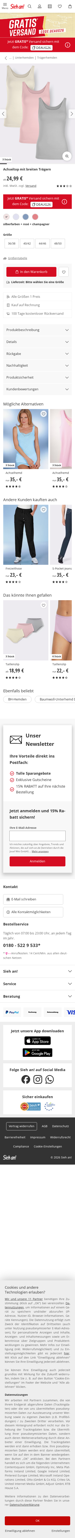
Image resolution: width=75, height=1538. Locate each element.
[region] (37, 1409)
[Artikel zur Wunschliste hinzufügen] (64, 272)
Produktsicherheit (20, 377)
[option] (6, 217)
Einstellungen (61, 1531)
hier (66, 1353)
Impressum (37, 1137)
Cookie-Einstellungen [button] (48, 1146)
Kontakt (10, 886)
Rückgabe (13, 354)
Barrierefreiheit (15, 1137)
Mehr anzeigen (40, 851)
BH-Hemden (17, 699)
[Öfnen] (67, 45)
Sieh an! (10, 971)
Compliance (21, 1146)
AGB (44, 1126)
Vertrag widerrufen (21, 1126)
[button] (5, 6)
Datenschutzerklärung (24, 1505)
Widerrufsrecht (60, 1137)
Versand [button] (30, 186)
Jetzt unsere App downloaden (37, 1031)
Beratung (11, 996)
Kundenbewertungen (22, 389)
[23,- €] (25, 535)
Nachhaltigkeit (17, 365)
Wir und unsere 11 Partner (24, 1299)
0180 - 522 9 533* (21, 945)
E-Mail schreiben (21, 900)
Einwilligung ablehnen (20, 1531)
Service (9, 983)
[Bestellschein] (50, 6)
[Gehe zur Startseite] (17, 6)
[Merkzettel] (60, 6)
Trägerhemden (47, 57)
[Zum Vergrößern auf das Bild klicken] (67, 156)
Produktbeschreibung (22, 330)
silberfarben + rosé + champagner (26, 224)
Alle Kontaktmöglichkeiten (31, 912)
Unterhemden (24, 57)
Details (11, 342)
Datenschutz (60, 1126)
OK (38, 1520)
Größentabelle (17, 258)
